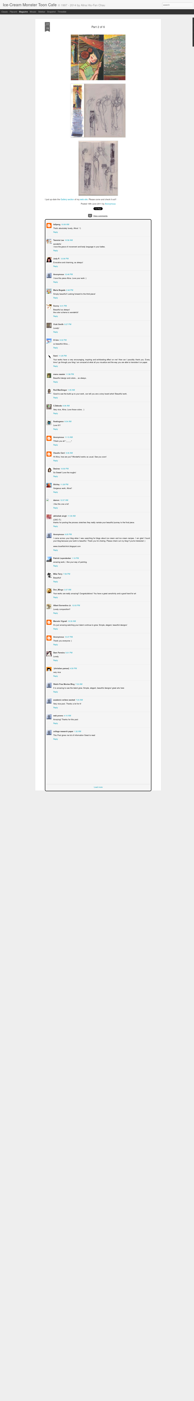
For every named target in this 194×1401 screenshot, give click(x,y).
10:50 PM (64, 468)
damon (56, 499)
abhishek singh (59, 515)
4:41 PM (63, 305)
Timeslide (62, 11)
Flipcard (13, 11)
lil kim (56, 339)
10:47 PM (68, 636)
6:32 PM (62, 339)
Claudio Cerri (59, 452)
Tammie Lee (58, 239)
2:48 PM (69, 289)
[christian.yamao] (61, 668)
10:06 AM (65, 224)
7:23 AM (79, 699)
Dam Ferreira (58, 652)
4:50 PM (73, 668)
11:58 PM (70, 373)
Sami (55, 355)
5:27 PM (67, 324)
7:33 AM (78, 683)
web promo (58, 715)
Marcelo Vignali (60, 620)
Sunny (56, 305)
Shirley (56, 484)
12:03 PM (76, 605)
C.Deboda (57, 405)
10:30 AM (72, 620)
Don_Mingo (58, 589)
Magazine (23, 11)
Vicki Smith (58, 324)
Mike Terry (57, 573)
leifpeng (56, 224)
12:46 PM (68, 274)
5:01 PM (68, 652)
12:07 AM (64, 499)
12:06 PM (64, 258)
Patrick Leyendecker (62, 557)
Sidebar (41, 11)
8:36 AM (65, 405)
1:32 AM (77, 731)
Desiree (56, 468)
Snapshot (51, 11)
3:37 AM (67, 589)
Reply (55, 231)
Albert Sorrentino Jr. (62, 605)
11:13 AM (68, 436)
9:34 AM (67, 421)
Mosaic (33, 11)
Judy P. (56, 258)
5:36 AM (68, 452)
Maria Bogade (59, 289)
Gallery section (67, 199)
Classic (4, 11)
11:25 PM (62, 355)
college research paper (63, 731)
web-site (84, 199)
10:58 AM (68, 239)
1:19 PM (75, 557)
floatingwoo (58, 421)
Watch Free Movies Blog (63, 683)
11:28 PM (64, 484)
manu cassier (59, 373)
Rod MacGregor (60, 389)
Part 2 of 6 (98, 27)
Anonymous (110, 203)
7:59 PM (66, 573)
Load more (98, 786)
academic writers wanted (64, 699)
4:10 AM (67, 715)
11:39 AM (71, 515)
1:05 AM (71, 389)
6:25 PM (67, 534)
